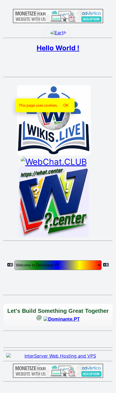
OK (66, 105)
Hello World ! (58, 48)
